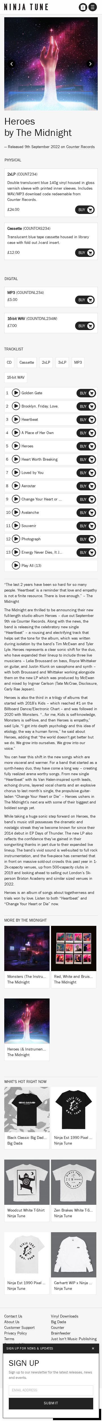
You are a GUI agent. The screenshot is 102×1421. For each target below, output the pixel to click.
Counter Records (80, 147)
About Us (12, 1322)
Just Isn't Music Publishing (74, 1339)
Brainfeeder (61, 1333)
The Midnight (44, 133)
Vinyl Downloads (64, 1316)
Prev (11, 63)
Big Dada (58, 1322)
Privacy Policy (15, 1333)
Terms (9, 1339)
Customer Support (19, 1328)
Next (90, 63)
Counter (57, 1328)
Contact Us (13, 1316)
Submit (51, 1403)
